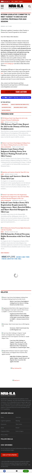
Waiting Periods (6, 110)
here (2, 73)
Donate (20, 1)
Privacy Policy (4, 434)
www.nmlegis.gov (9, 63)
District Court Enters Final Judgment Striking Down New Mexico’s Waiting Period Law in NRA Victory (14, 152)
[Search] (29, 6)
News (2, 122)
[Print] (17, 472)
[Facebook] (4, 472)
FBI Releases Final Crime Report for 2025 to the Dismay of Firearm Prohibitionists (15, 126)
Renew (16, 1)
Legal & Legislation (6, 147)
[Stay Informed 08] (16, 368)
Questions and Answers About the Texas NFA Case (15, 177)
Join (12, 1)
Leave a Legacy (19, 431)
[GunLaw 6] (16, 380)
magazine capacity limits (20, 107)
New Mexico (5, 104)
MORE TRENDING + (5, 252)
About (2, 427)
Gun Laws (18, 417)
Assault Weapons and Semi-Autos (20, 104)
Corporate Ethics (5, 431)
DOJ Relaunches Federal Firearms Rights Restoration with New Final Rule (15, 236)
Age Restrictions (6, 107)
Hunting (18, 420)
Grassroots (3, 424)
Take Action (19, 424)
